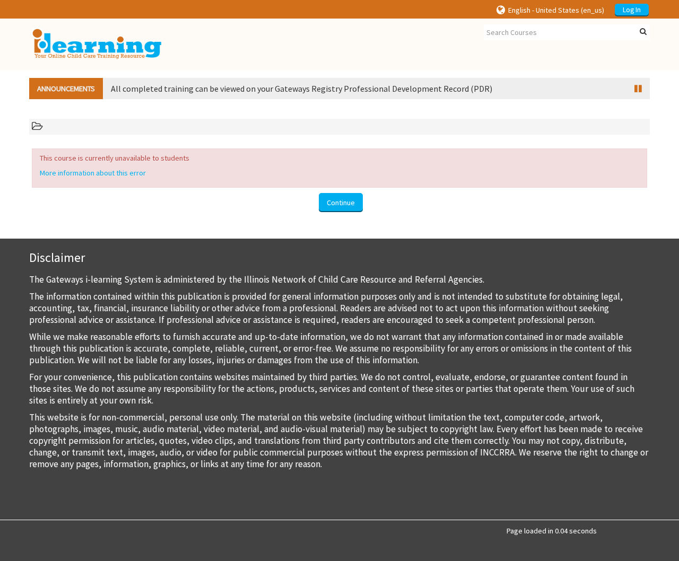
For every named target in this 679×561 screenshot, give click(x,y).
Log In (632, 9)
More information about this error (93, 173)
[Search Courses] (643, 31)
